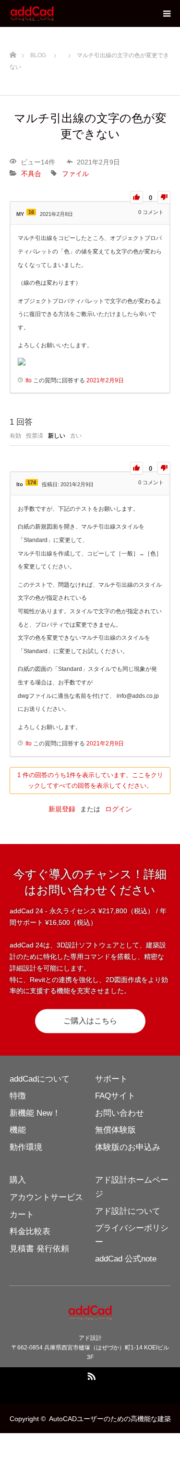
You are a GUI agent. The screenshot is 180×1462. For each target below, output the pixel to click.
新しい (56, 435)
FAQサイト (115, 1095)
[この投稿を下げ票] (163, 197)
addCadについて (40, 1079)
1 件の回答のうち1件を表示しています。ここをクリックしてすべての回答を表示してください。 (90, 780)
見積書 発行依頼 (39, 1248)
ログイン (118, 809)
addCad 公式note (125, 1258)
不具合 (31, 173)
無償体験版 (115, 1129)
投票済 (34, 435)
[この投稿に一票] (136, 197)
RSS (90, 1374)
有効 (15, 435)
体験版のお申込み (127, 1147)
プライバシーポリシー (131, 1235)
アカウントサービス (46, 1197)
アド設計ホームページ (131, 1186)
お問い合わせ (119, 1113)
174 (31, 482)
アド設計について (127, 1211)
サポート (111, 1079)
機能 (18, 1129)
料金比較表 (30, 1231)
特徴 (18, 1095)
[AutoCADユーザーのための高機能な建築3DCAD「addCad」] (54, 13)
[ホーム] (13, 53)
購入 (18, 1180)
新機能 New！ (35, 1113)
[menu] (166, 13)
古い (76, 435)
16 (31, 212)
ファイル (75, 173)
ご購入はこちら (90, 1021)
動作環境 (26, 1147)
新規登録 (61, 809)
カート (22, 1214)
